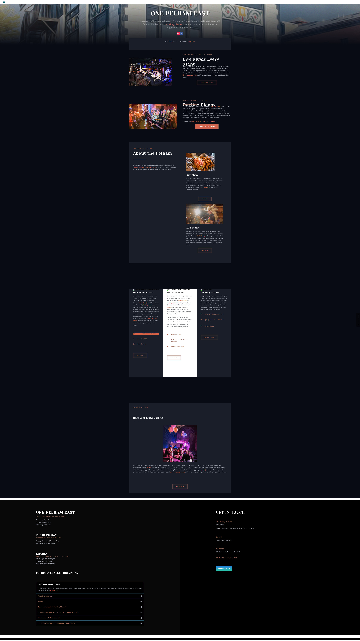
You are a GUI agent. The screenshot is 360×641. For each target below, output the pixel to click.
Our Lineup (205, 250)
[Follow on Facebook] (181, 33)
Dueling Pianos (199, 105)
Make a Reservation (207, 126)
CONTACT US (224, 568)
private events (182, 300)
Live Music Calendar (207, 82)
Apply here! (191, 41)
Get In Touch (180, 486)
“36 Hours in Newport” (204, 121)
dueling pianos (174, 24)
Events (144, 407)
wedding (203, 470)
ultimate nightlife (144, 303)
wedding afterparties (173, 303)
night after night (201, 236)
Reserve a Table (209, 337)
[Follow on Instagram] (178, 33)
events (169, 307)
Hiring (170, 41)
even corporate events (177, 472)
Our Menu (205, 199)
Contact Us (174, 358)
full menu (205, 187)
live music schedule (190, 75)
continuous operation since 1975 (144, 167)
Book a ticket (54, 590)
